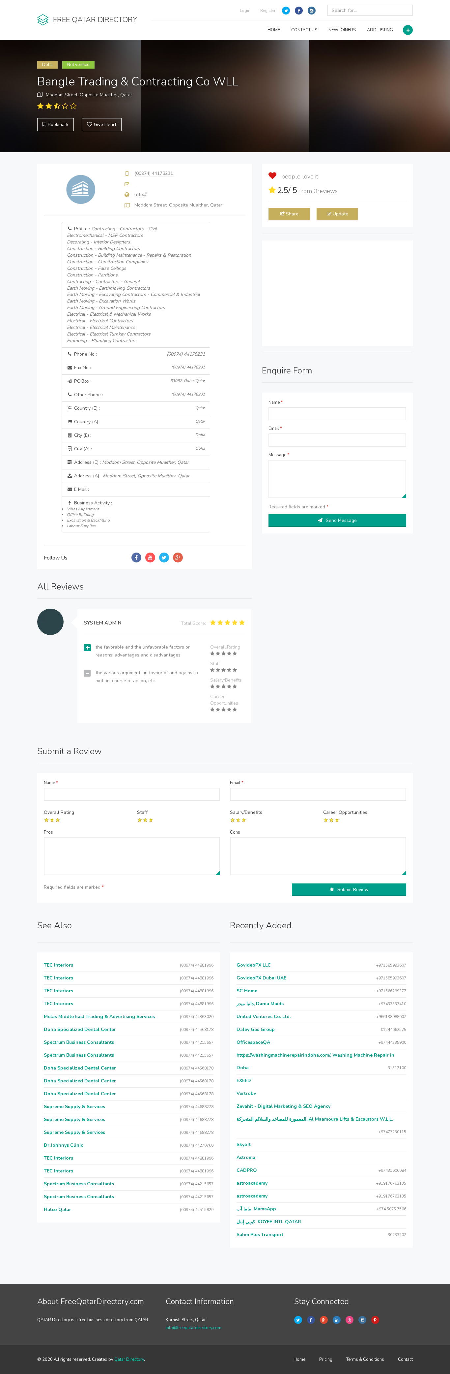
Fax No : (139, 368)
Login (245, 10)
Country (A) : (139, 422)
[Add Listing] (408, 30)
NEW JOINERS (342, 30)
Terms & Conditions (365, 1359)
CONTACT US (304, 30)
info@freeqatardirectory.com (193, 1328)
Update (340, 214)
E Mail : (81, 489)
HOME (273, 30)
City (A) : (139, 449)
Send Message (341, 520)
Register (267, 10)
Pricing (325, 1359)
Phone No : (139, 354)
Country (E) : (139, 408)
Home (299, 1359)
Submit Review (353, 889)
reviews (326, 191)
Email (275, 428)
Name (275, 402)
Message (278, 455)
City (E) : (139, 435)
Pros (48, 832)
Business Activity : (89, 514)
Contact (405, 1359)
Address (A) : (131, 476)
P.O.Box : (139, 381)
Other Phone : (139, 395)
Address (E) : (131, 462)
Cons (235, 832)
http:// (140, 194)
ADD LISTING (380, 30)
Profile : (133, 285)
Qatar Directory (129, 1359)
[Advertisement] (337, 293)
